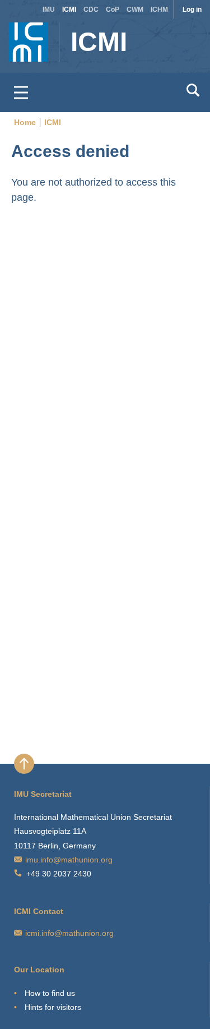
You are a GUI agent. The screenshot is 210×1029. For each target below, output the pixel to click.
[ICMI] (20, 36)
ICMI (69, 9)
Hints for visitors (53, 1007)
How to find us (50, 993)
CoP (112, 9)
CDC (91, 9)
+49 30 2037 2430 (58, 873)
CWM (135, 9)
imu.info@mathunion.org (69, 859)
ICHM (159, 9)
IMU (49, 9)
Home (25, 122)
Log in (192, 9)
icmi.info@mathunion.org (69, 933)
